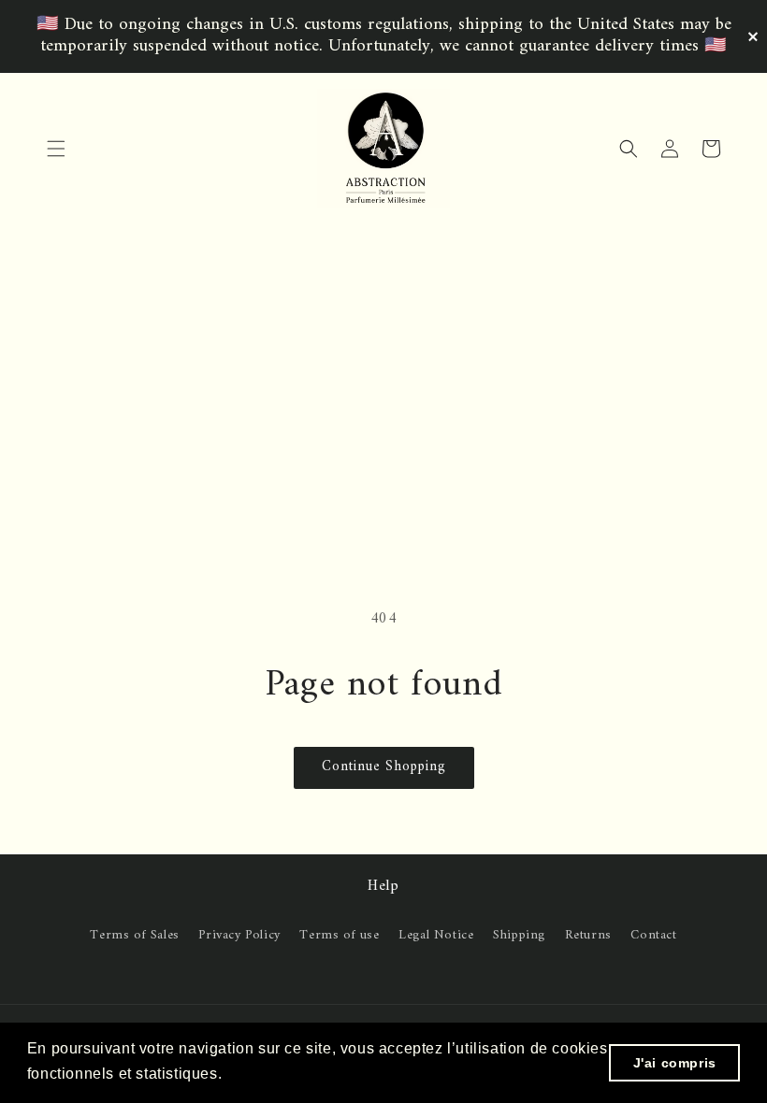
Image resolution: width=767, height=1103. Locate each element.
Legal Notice (435, 935)
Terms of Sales (134, 935)
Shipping (519, 935)
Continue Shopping (384, 767)
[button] (56, 148)
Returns (588, 935)
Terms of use (339, 935)
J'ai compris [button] (674, 1062)
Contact (653, 935)
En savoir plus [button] (280, 1074)
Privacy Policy (239, 935)
